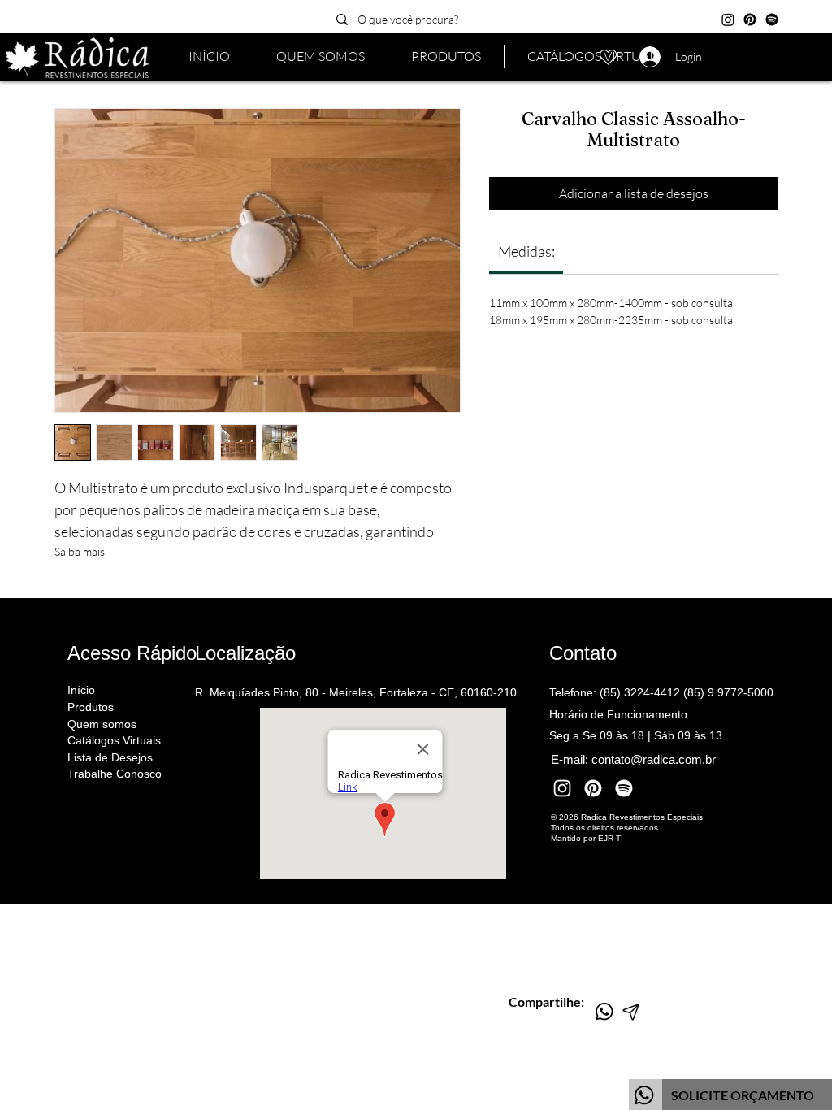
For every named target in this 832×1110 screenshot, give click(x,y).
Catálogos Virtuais (114, 740)
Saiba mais (79, 551)
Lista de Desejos (110, 757)
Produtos (90, 706)
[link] (526, 251)
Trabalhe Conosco (114, 773)
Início (81, 689)
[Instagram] (728, 19)
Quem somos (101, 724)
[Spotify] (772, 19)
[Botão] (730, 1094)
